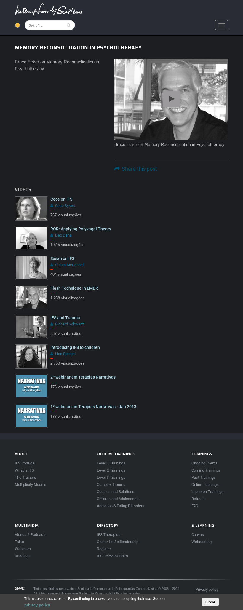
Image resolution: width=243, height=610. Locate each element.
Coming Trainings (206, 470)
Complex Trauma (111, 484)
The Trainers (25, 477)
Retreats (198, 498)
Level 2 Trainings (111, 470)
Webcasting (201, 541)
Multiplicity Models (30, 484)
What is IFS (24, 470)
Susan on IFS (62, 258)
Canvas (197, 534)
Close (210, 602)
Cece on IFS (61, 199)
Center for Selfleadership (117, 541)
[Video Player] (171, 99)
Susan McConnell (69, 265)
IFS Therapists (109, 534)
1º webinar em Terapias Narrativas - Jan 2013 (93, 406)
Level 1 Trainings (111, 463)
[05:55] (31, 356)
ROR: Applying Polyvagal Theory (80, 228)
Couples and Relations (115, 491)
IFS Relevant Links (112, 556)
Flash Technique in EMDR (74, 288)
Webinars (23, 549)
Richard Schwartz (69, 324)
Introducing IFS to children (75, 347)
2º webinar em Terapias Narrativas (83, 377)
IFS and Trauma (65, 317)
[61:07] (31, 386)
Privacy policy (207, 589)
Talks (19, 541)
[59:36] (31, 416)
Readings (23, 556)
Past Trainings (203, 477)
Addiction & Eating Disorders (120, 506)
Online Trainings (205, 484)
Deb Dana (63, 235)
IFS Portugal (25, 463)
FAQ (194, 506)
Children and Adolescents (118, 498)
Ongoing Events (204, 463)
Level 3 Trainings (111, 477)
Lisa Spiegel (65, 354)
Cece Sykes (65, 205)
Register (104, 549)
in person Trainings (207, 491)
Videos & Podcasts (31, 534)
